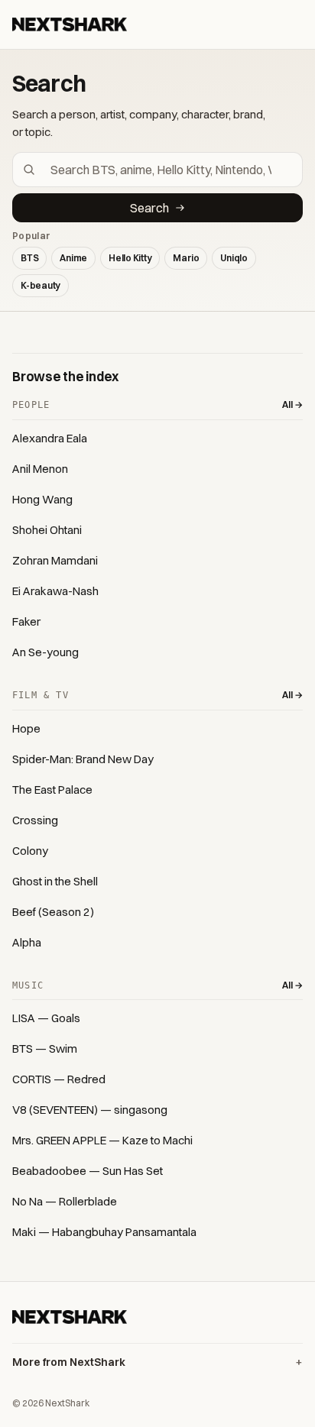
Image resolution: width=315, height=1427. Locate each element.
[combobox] (166, 170)
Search (149, 207)
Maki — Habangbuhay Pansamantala (104, 1232)
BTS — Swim (44, 1048)
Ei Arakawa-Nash (55, 591)
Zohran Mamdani (55, 560)
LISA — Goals (46, 1018)
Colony (30, 850)
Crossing (35, 820)
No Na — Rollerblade (64, 1201)
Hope (26, 728)
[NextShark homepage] (69, 24)
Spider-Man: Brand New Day (83, 759)
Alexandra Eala (49, 438)
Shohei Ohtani (47, 530)
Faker (26, 621)
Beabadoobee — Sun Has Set (87, 1170)
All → (292, 404)
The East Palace (52, 789)
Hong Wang (42, 499)
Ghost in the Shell (55, 881)
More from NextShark (68, 1362)
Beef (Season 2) (53, 911)
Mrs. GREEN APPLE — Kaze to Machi (102, 1140)
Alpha (26, 942)
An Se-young (45, 652)
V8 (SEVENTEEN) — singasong (89, 1109)
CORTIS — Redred (59, 1079)
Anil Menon (40, 468)
